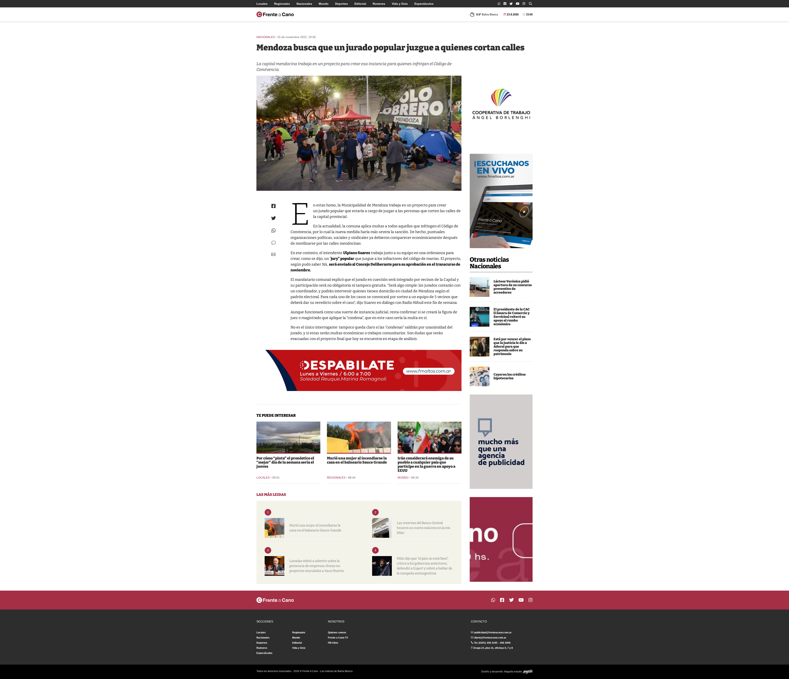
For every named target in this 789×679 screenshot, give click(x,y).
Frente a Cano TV (338, 637)
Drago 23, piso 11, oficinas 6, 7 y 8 (493, 648)
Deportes (341, 3)
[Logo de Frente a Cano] (275, 14)
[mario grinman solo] (479, 317)
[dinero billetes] (479, 376)
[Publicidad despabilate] (358, 370)
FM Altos (333, 642)
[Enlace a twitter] (511, 3)
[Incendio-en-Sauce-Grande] (359, 437)
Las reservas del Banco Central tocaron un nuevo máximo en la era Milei (423, 528)
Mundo (324, 3)
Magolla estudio (513, 671)
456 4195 (492, 642)
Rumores (379, 3)
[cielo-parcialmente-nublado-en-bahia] (288, 437)
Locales (262, 3)
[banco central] (382, 528)
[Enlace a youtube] (517, 3)
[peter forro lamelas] (274, 566)
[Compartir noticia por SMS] (273, 243)
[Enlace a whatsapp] (499, 3)
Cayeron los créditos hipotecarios (510, 376)
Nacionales (304, 3)
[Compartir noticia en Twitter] (273, 218)
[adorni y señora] (479, 346)
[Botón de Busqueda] (530, 4)
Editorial (360, 3)
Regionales (282, 3)
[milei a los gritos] (382, 566)
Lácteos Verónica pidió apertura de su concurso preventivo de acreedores (513, 286)
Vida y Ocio (400, 3)
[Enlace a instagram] (524, 3)
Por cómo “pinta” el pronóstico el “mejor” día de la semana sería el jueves (285, 462)
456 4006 (505, 642)
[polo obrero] (358, 133)
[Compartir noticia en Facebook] (273, 206)
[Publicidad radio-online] (501, 201)
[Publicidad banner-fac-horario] (501, 539)
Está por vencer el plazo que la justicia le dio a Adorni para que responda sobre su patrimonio (512, 346)
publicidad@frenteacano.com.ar (493, 632)
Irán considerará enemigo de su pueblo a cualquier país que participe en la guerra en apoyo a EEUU (426, 464)
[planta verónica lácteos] (479, 287)
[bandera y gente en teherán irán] (429, 437)
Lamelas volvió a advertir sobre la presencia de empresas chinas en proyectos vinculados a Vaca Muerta (316, 566)
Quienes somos (337, 632)
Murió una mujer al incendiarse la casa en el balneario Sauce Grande (357, 460)
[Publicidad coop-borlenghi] (501, 103)
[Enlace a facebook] (505, 3)
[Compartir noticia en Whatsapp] (273, 230)
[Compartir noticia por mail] (273, 254)
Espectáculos (424, 3)
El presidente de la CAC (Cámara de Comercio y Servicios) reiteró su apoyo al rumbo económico (512, 316)
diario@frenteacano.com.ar (490, 637)
